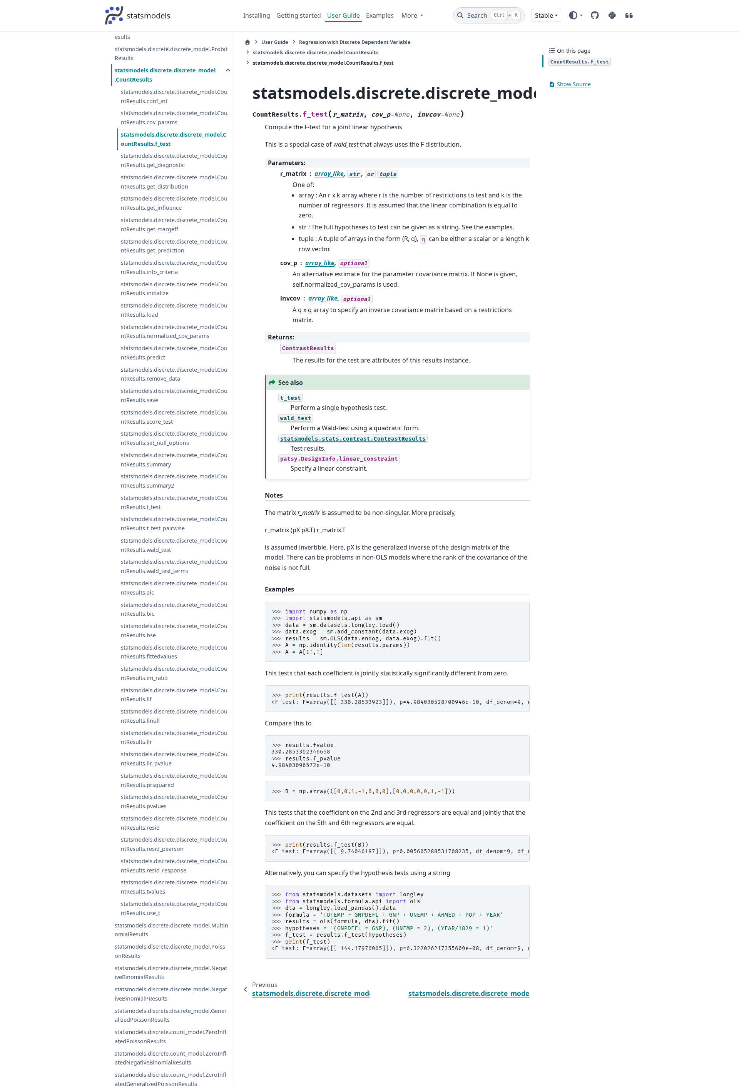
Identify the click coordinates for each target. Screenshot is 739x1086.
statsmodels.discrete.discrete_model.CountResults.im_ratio (174, 673)
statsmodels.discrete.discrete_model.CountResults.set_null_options (174, 438)
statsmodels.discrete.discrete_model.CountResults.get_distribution (174, 182)
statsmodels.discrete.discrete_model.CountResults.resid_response (174, 865)
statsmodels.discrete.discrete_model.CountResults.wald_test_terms (174, 566)
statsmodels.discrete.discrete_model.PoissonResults (170, 951)
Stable (544, 15)
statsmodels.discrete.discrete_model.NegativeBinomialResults (171, 972)
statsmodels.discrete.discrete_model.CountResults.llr (174, 737)
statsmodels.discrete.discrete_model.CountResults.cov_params (174, 118)
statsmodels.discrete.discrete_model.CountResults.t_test (174, 502)
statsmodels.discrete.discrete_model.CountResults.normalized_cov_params (174, 331)
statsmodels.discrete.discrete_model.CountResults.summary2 (174, 481)
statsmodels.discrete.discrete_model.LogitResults (171, 32)
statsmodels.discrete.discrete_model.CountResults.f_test (173, 139)
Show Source (573, 84)
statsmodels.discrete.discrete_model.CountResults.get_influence (174, 203)
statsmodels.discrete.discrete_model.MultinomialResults (171, 930)
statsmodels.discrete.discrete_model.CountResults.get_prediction (174, 246)
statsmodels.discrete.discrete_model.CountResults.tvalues (174, 887)
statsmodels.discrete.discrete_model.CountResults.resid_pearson (174, 844)
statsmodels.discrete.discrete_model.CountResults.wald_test (174, 545)
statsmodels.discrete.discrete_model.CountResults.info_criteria (174, 267)
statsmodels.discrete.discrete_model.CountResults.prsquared (174, 780)
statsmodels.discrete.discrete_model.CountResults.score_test (174, 417)
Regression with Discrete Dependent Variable (355, 41)
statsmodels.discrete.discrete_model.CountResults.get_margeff (174, 224)
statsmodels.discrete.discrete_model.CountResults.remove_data (174, 374)
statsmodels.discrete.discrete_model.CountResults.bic (174, 609)
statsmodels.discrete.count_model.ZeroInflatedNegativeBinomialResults (170, 1058)
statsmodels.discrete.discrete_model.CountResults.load (174, 310)
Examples (380, 15)
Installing (256, 15)
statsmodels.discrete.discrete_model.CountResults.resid (174, 823)
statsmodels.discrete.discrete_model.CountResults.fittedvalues (174, 652)
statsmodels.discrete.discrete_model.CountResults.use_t (174, 908)
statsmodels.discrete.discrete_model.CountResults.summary (174, 459)
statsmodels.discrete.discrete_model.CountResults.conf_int (174, 96)
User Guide (343, 15)
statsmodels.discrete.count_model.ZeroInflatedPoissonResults (170, 1037)
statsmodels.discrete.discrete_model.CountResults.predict (174, 353)
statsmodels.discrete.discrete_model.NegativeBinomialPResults (171, 994)
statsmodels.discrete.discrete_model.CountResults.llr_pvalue (174, 759)
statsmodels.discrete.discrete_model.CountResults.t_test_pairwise (174, 524)
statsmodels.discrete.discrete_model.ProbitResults (171, 53)
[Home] (247, 42)
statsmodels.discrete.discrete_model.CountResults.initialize (174, 289)
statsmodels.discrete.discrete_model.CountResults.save (174, 396)
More (410, 15)
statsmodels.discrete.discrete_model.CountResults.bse (174, 630)
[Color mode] (575, 15)
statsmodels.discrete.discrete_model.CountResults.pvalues (174, 802)
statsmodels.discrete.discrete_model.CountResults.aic (174, 588)
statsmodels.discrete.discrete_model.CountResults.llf (174, 695)
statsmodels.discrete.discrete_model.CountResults (165, 75)
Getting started (298, 15)
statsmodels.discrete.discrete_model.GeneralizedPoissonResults (171, 1015)
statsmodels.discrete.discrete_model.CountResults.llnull (174, 716)
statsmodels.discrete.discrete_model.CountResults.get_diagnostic (174, 160)
